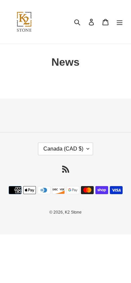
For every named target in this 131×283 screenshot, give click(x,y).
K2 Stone (73, 212)
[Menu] (120, 22)
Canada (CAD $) (63, 149)
